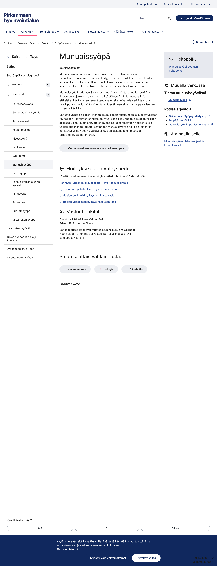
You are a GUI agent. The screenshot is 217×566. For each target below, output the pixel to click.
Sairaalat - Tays (26, 43)
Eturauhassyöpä (22, 104)
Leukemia (18, 147)
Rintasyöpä (19, 193)
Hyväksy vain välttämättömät (107, 557)
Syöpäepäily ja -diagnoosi (22, 75)
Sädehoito (136, 269)
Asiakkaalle (72, 31)
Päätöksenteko (124, 31)
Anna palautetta (147, 4)
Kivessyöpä (19, 138)
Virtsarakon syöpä (23, 219)
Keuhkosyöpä (21, 129)
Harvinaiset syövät (18, 228)
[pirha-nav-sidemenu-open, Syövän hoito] (48, 85)
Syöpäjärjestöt (177, 120)
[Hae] (169, 18)
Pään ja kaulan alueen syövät (26, 183)
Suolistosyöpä (21, 211)
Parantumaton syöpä (19, 257)
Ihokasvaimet (20, 121)
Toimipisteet (48, 31)
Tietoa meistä (97, 31)
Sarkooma (18, 202)
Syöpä (45, 43)
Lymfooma (19, 155)
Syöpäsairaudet (63, 43)
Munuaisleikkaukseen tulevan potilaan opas (95, 148)
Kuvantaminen (76, 269)
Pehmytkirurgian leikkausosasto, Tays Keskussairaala (93, 182)
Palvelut (26, 31)
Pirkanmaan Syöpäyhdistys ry (187, 116)
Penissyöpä (19, 173)
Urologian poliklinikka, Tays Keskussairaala (87, 195)
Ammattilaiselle (174, 4)
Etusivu (11, 31)
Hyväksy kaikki (146, 557)
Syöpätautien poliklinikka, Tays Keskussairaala (89, 189)
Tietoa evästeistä (67, 549)
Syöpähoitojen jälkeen (20, 248)
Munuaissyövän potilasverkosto (188, 124)
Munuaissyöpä (21, 164)
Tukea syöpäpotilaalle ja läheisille (21, 238)
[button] (40, 528)
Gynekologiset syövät (26, 112)
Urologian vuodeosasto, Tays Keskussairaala (88, 201)
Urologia (107, 269)
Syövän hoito (14, 84)
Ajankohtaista (151, 31)
